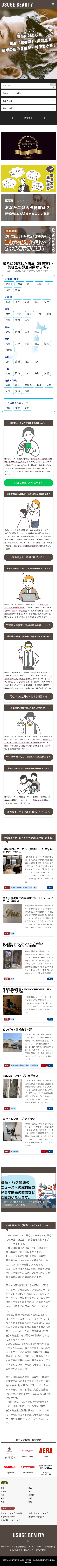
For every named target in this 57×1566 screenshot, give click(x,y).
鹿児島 (28, 385)
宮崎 (17, 391)
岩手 (29, 284)
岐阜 (36, 331)
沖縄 (27, 391)
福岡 (8, 385)
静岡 (17, 331)
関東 (2, 1488)
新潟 (8, 302)
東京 (8, 313)
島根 (46, 373)
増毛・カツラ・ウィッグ (38, 1513)
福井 (46, 302)
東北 (30, 1491)
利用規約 (49, 1546)
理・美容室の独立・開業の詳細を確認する (28, 757)
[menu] (52, 4)
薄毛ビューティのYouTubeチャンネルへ (28, 811)
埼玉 (29, 313)
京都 (27, 343)
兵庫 (17, 343)
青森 (20, 284)
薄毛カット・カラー (9, 1516)
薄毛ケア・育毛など (36, 1516)
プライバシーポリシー (35, 1546)
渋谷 (8, 408)
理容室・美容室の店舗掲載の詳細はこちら (28, 625)
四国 (30, 1498)
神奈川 (18, 313)
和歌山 (9, 349)
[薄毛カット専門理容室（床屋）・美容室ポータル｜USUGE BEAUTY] (17, 4)
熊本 (17, 385)
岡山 (17, 373)
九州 (2, 1501)
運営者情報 (20, 1546)
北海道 (9, 284)
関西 (30, 1488)
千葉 (39, 313)
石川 (27, 302)
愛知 (8, 331)
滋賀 (46, 343)
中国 (2, 1498)
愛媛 (17, 361)
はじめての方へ (7, 1546)
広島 (8, 373)
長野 (17, 302)
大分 (8, 391)
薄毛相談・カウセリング (10, 1520)
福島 (17, 290)
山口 (27, 373)
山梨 (27, 320)
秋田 (48, 284)
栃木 (17, 320)
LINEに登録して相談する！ (28, 483)
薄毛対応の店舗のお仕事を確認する (28, 696)
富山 (36, 302)
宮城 (39, 284)
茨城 (48, 313)
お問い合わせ (28, 1550)
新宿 (27, 408)
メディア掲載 (40, 1550)
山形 (8, 290)
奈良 (36, 343)
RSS (28, 1541)
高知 (36, 361)
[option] (28, 44)
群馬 (8, 320)
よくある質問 (15, 1550)
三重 (27, 331)
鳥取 (36, 373)
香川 (8, 361)
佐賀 (48, 385)
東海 (2, 1495)
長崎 (39, 385)
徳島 (27, 361)
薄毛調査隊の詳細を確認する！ (28, 557)
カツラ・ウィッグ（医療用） (12, 1513)
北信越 (31, 1495)
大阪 (8, 343)
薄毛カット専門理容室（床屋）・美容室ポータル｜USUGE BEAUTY (26, 1560)
